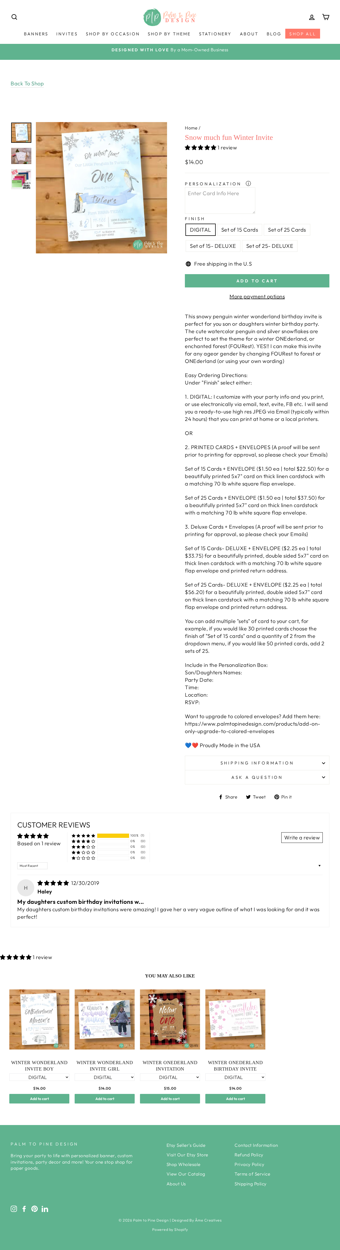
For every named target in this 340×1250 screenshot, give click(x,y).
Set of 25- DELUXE (270, 246)
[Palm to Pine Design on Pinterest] (34, 1208)
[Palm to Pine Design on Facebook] (24, 1208)
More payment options (257, 296)
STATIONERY (215, 33)
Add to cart (39, 1098)
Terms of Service (252, 1174)
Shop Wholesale (184, 1164)
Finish (195, 218)
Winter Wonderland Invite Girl (104, 1065)
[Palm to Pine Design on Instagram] (14, 1208)
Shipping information (257, 763)
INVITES (67, 33)
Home (191, 128)
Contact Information (256, 1145)
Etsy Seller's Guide (186, 1145)
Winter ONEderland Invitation (170, 1065)
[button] (201, 147)
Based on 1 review (39, 843)
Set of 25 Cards (287, 229)
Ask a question (257, 777)
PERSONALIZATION (214, 183)
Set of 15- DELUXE (213, 246)
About (249, 33)
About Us (176, 1183)
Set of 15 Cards (239, 229)
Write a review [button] (302, 837)
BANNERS (36, 33)
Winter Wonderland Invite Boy (39, 1065)
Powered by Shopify (170, 1229)
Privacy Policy (249, 1164)
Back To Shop (27, 83)
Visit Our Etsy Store (187, 1154)
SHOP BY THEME (169, 33)
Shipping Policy (251, 1183)
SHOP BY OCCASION (113, 33)
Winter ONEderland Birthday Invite (235, 1065)
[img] (53, 883)
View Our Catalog (186, 1174)
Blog (274, 33)
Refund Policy (249, 1154)
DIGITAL (200, 229)
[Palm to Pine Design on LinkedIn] (45, 1208)
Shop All (302, 33)
